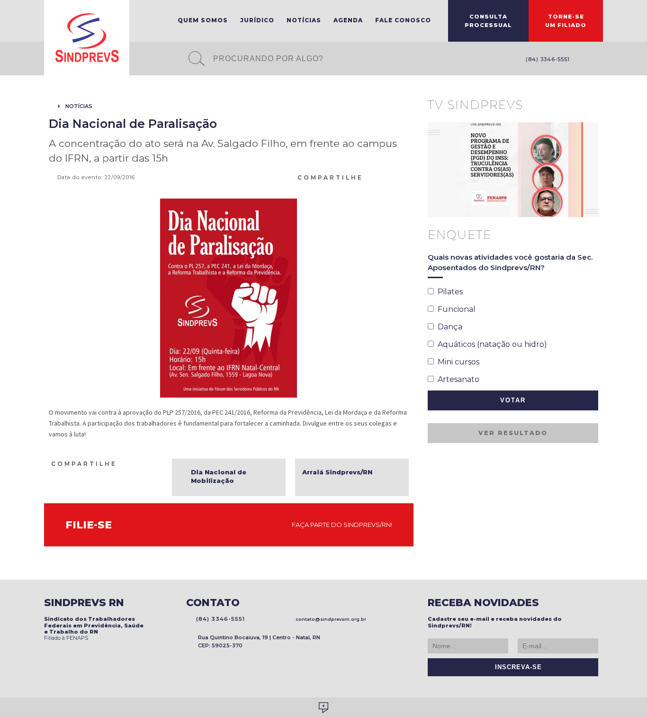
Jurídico (257, 20)
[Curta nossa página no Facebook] (584, 60)
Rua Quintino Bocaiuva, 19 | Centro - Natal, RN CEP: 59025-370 (259, 641)
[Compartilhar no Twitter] (393, 177)
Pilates (448, 291)
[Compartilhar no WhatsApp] (370, 177)
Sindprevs (86, 37)
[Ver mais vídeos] (593, 105)
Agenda (348, 20)
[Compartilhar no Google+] (404, 177)
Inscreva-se (516, 667)
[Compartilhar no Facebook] (381, 177)
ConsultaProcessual (488, 20)
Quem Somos (203, 20)
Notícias (304, 20)
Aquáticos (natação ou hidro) (490, 344)
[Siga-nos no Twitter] (598, 60)
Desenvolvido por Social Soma (323, 707)
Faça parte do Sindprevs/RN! (340, 524)
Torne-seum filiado (565, 20)
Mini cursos (456, 361)
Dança (448, 326)
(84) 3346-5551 (546, 59)
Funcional (455, 309)
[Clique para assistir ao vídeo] (513, 169)
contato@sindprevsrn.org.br (329, 619)
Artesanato (456, 379)
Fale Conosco (403, 20)
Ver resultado (513, 432)
